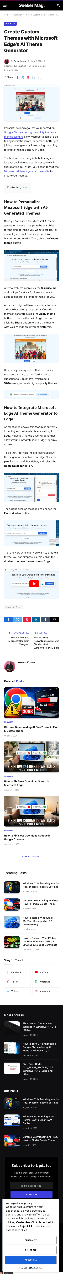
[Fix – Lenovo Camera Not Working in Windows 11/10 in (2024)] (12, 1027)
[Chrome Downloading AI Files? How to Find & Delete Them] (31, 702)
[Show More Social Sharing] (39, 77)
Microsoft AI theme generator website (26, 171)
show (24, 187)
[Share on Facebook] (17, 77)
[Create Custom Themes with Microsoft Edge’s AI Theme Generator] (31, 103)
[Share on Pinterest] (28, 77)
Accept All (31, 1260)
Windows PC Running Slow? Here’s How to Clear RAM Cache (39, 1120)
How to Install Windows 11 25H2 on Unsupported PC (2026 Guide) (38, 921)
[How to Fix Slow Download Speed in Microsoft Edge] (31, 756)
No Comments (39, 65)
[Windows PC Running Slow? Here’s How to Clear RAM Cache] (12, 1120)
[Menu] (5, 5)
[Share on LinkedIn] (33, 77)
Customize (31, 1240)
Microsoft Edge (13, 607)
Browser (10, 23)
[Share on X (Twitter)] (22, 77)
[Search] (58, 5)
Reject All (31, 1250)
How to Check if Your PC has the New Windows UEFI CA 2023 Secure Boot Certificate (40, 941)
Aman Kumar (20, 61)
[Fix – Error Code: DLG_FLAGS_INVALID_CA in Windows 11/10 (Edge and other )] (12, 1068)
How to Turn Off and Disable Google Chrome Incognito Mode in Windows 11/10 (39, 1047)
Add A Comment (31, 856)
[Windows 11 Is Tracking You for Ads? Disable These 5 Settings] (12, 887)
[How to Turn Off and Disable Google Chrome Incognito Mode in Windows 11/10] (12, 1048)
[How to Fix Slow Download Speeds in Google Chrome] (31, 811)
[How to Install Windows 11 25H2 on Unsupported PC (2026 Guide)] (12, 922)
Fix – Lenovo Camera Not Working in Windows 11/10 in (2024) (39, 1027)
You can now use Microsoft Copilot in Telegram (18, 641)
